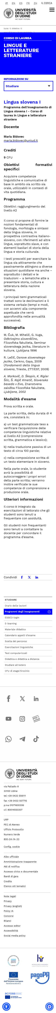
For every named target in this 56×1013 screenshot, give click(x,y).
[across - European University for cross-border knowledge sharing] (13, 996)
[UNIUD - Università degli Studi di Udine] (19, 13)
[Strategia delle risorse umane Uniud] (40, 961)
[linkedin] (36, 701)
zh (35, 3)
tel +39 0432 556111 (15, 795)
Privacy (8, 901)
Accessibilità (11, 930)
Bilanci (7, 920)
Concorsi (9, 916)
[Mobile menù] (52, 9)
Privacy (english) (13, 906)
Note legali (10, 896)
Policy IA (8, 911)
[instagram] (22, 721)
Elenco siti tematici (15, 886)
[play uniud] (36, 721)
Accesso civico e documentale (21, 871)
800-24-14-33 (11, 839)
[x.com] (22, 701)
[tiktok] (36, 742)
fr (28, 3)
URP (6, 819)
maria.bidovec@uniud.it (21, 140)
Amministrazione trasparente (20, 861)
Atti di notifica (11, 866)
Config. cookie (12, 846)
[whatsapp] (8, 742)
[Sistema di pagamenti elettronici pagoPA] (40, 979)
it (6, 3)
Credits (8, 881)
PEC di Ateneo (12, 824)
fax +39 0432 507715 (15, 800)
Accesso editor (12, 925)
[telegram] (22, 742)
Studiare (11, 599)
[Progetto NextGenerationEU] (13, 979)
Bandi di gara (11, 876)
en (13, 3)
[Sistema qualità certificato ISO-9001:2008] (13, 961)
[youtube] (8, 721)
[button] (6, 1006)
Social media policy (15, 935)
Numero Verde (12, 834)
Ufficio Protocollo (14, 829)
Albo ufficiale (11, 856)
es (20, 3)
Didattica (15, 28)
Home (6, 28)
